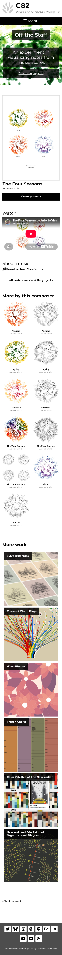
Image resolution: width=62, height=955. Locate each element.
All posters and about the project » (31, 280)
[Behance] (46, 929)
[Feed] (38, 938)
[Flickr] (31, 938)
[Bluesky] (15, 929)
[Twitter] (7, 929)
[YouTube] (23, 938)
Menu (33, 21)
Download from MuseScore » (24, 269)
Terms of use (52, 948)
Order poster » (31, 196)
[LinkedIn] (54, 929)
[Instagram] (23, 929)
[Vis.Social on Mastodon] (38, 929)
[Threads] (31, 929)
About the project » (31, 73)
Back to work (13, 901)
